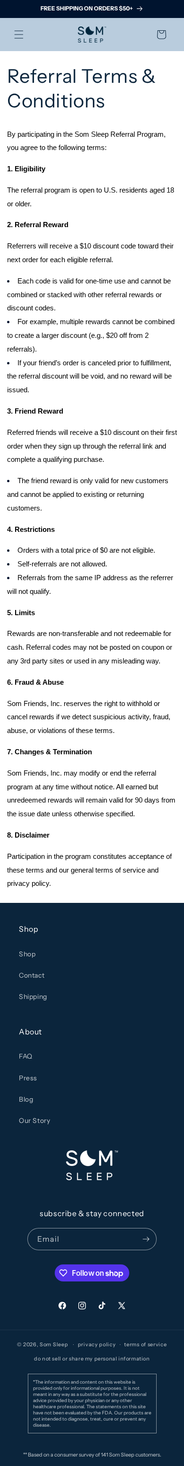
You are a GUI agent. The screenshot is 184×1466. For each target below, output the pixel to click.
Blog (26, 1099)
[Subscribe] (145, 1239)
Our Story (34, 1120)
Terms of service (145, 1344)
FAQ (26, 1056)
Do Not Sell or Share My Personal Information (92, 1358)
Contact (31, 975)
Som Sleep (54, 1344)
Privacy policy (97, 1344)
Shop (27, 954)
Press (28, 1078)
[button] (18, 34)
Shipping (33, 996)
